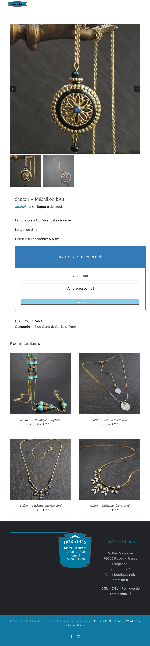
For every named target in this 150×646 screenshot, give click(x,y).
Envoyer (80, 302)
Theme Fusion (77, 625)
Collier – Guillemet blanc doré (109, 505)
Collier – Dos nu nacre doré (109, 420)
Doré (72, 327)
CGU (105, 588)
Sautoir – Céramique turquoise (40, 420)
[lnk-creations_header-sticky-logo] (17, 3)
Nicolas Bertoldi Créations (104, 621)
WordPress (133, 621)
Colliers (61, 327)
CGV (115, 588)
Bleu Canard (44, 327)
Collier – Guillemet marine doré (40, 505)
